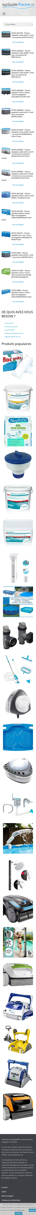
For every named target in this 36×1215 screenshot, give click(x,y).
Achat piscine (9, 323)
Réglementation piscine (12, 337)
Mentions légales (7, 1196)
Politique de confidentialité (11, 1200)
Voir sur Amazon (18, 42)
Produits (5, 1187)
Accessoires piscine (11, 327)
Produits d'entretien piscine (14, 333)
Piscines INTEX (9, 330)
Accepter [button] (18, 1213)
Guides (4, 1192)
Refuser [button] (32, 1210)
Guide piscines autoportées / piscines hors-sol (17, 1139)
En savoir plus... (20, 1210)
